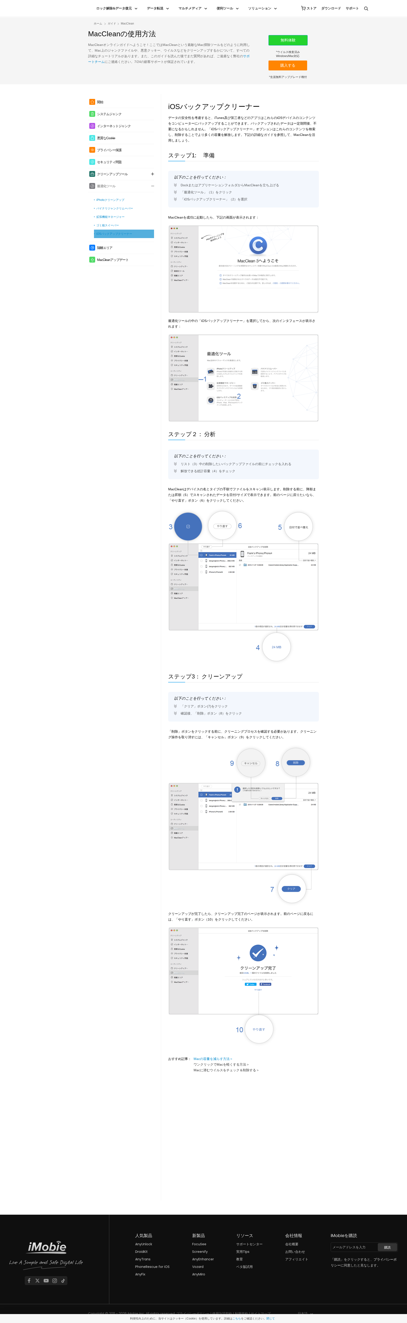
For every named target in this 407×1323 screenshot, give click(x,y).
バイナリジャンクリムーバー (114, 208)
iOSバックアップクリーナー (114, 233)
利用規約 (241, 1313)
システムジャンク (109, 114)
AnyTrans (143, 1259)
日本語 (303, 1313)
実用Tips (242, 1251)
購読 (387, 1247)
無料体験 (288, 40)
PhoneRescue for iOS (152, 1266)
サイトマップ (261, 1313)
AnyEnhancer (203, 1259)
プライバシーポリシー (192, 1313)
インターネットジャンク (114, 126)
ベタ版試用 (244, 1266)
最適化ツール (106, 186)
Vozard (198, 1266)
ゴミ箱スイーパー (107, 225)
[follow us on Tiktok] (63, 1281)
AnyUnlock (143, 1244)
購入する (287, 65)
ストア (312, 8)
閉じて (270, 1318)
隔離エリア (104, 248)
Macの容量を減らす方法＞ (213, 1059)
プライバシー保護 (109, 150)
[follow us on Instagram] (55, 1281)
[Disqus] (243, 1136)
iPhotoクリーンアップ (110, 200)
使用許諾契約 (222, 1313)
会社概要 (291, 1244)
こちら (236, 1318)
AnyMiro (198, 1274)
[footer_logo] (46, 1257)
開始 (100, 102)
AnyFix (140, 1274)
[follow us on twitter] (37, 1281)
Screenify (200, 1251)
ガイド (112, 23)
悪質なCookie (106, 138)
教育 (239, 1259)
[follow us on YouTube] (46, 1281)
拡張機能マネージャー (110, 217)
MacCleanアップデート (113, 260)
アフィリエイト (296, 1259)
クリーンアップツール (112, 174)
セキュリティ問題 (109, 162)
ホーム (98, 23)
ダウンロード (331, 8)
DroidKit (141, 1251)
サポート (352, 8)
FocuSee (199, 1244)
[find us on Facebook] (29, 1281)
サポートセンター (249, 1244)
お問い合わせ (295, 1251)
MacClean (127, 23)
